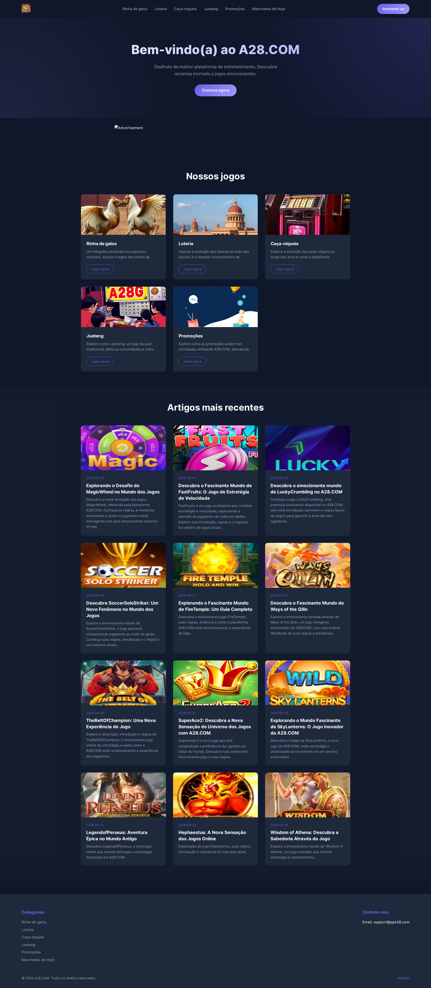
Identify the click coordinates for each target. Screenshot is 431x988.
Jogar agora (100, 269)
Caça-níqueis (185, 9)
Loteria (161, 9)
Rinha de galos (135, 9)
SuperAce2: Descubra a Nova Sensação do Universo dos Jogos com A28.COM (214, 727)
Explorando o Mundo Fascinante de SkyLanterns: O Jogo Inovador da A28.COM (306, 727)
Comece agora (215, 90)
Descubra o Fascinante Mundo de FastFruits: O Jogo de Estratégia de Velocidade (215, 492)
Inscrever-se (393, 9)
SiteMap (403, 978)
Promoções (235, 9)
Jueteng (211, 9)
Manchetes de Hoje (268, 9)
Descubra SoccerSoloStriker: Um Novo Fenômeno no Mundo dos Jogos (122, 609)
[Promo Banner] (215, 136)
